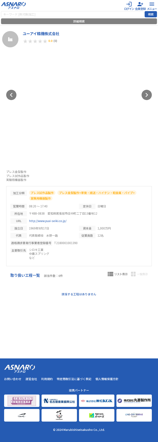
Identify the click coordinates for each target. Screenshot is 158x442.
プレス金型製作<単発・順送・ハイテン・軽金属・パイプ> (97, 193)
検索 (151, 14)
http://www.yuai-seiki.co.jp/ (47, 221)
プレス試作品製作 (42, 193)
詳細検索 (79, 21)
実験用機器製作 (41, 198)
